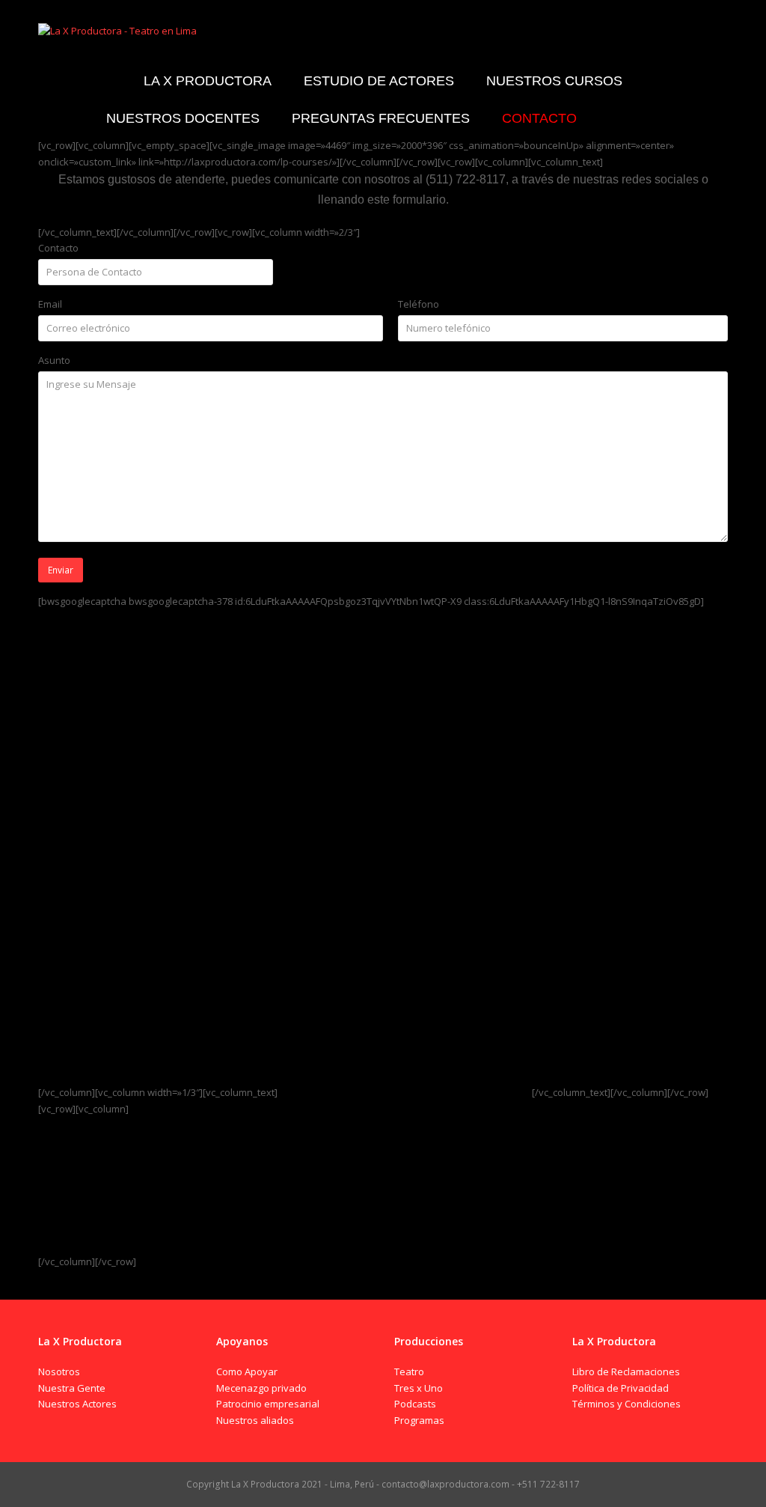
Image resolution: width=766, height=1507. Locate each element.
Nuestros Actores (77, 1403)
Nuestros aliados (255, 1420)
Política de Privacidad (620, 1388)
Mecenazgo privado (261, 1388)
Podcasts (415, 1403)
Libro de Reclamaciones (626, 1371)
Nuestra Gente (71, 1388)
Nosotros (59, 1371)
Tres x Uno (418, 1388)
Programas (419, 1420)
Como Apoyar (247, 1371)
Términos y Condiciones (626, 1403)
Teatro (409, 1371)
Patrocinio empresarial (267, 1403)
